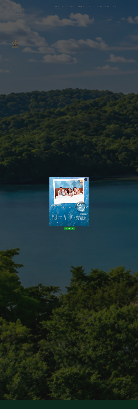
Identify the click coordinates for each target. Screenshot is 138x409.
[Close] (85, 179)
